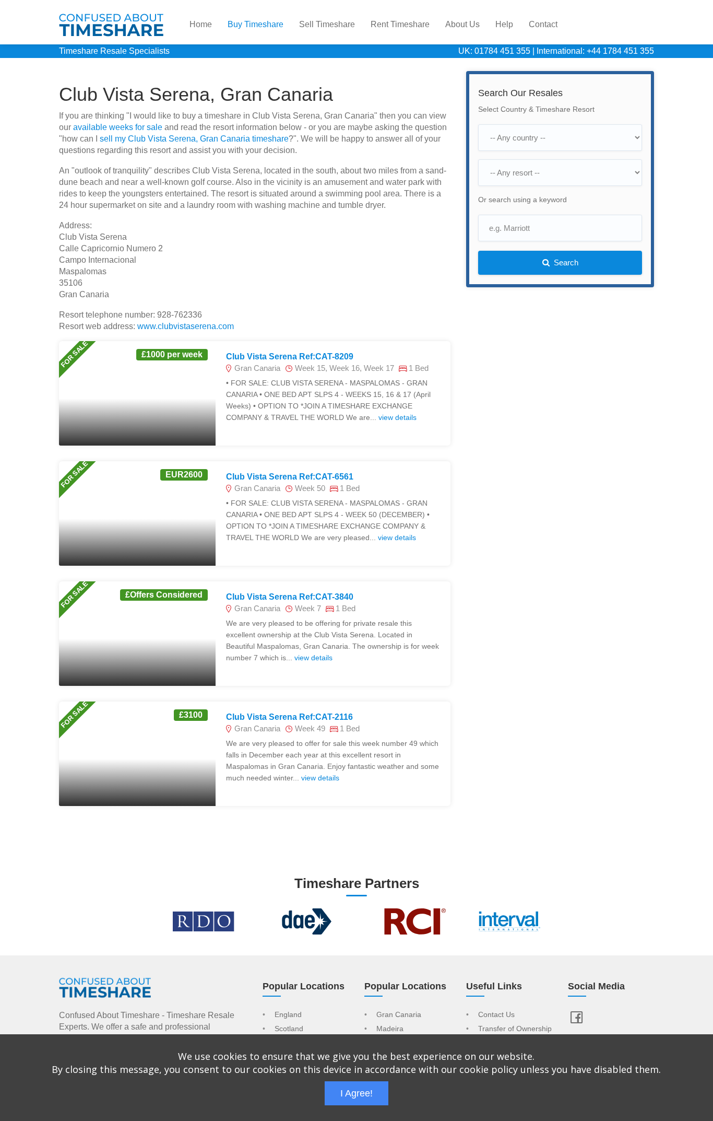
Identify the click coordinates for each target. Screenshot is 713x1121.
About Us (462, 24)
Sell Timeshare (327, 24)
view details (397, 417)
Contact (543, 24)
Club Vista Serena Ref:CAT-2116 (289, 717)
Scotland (289, 1029)
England (288, 1015)
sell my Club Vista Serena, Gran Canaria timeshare (194, 138)
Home (200, 24)
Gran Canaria (398, 1015)
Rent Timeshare (400, 24)
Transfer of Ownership (515, 1029)
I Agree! (356, 1093)
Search (565, 262)
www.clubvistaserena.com (185, 326)
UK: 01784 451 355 (494, 50)
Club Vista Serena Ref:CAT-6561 (289, 476)
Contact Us (496, 1015)
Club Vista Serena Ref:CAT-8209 (289, 356)
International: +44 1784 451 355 (595, 50)
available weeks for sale (117, 127)
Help (504, 24)
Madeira (389, 1029)
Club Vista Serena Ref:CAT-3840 (289, 596)
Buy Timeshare (255, 24)
